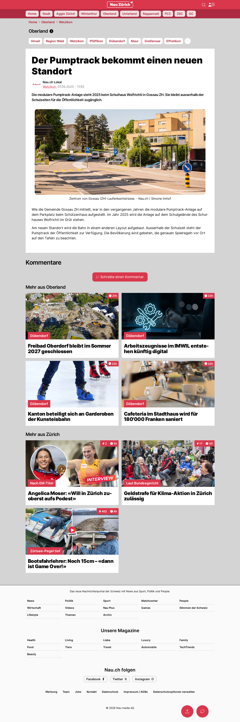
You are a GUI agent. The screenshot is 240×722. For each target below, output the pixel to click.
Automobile (149, 647)
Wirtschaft (34, 607)
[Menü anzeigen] (211, 4)
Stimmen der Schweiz (193, 607)
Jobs (78, 691)
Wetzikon (65, 22)
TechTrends (187, 647)
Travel (107, 647)
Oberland (48, 22)
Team (66, 691)
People (183, 600)
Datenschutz (110, 691)
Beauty (31, 654)
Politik (69, 600)
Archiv (107, 614)
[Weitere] (188, 41)
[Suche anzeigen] (204, 4)
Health (31, 640)
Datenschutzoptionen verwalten (174, 691)
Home (33, 22)
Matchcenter (149, 600)
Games (145, 607)
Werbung (51, 691)
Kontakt (92, 691)
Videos (69, 607)
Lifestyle (32, 614)
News (30, 600)
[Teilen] (187, 711)
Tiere (68, 647)
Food (30, 647)
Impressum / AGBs (136, 691)
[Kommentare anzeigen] (202, 711)
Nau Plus (109, 607)
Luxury (145, 640)
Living (69, 640)
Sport (106, 600)
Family (183, 640)
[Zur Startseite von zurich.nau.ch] (120, 4)
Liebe (106, 640)
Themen (70, 614)
